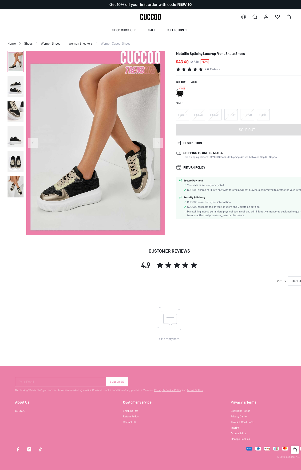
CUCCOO (20, 410)
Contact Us (129, 422)
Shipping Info (130, 410)
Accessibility (238, 433)
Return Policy (131, 416)
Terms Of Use (195, 390)
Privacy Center (239, 416)
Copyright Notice (240, 410)
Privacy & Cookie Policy (167, 390)
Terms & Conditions (242, 422)
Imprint (235, 427)
